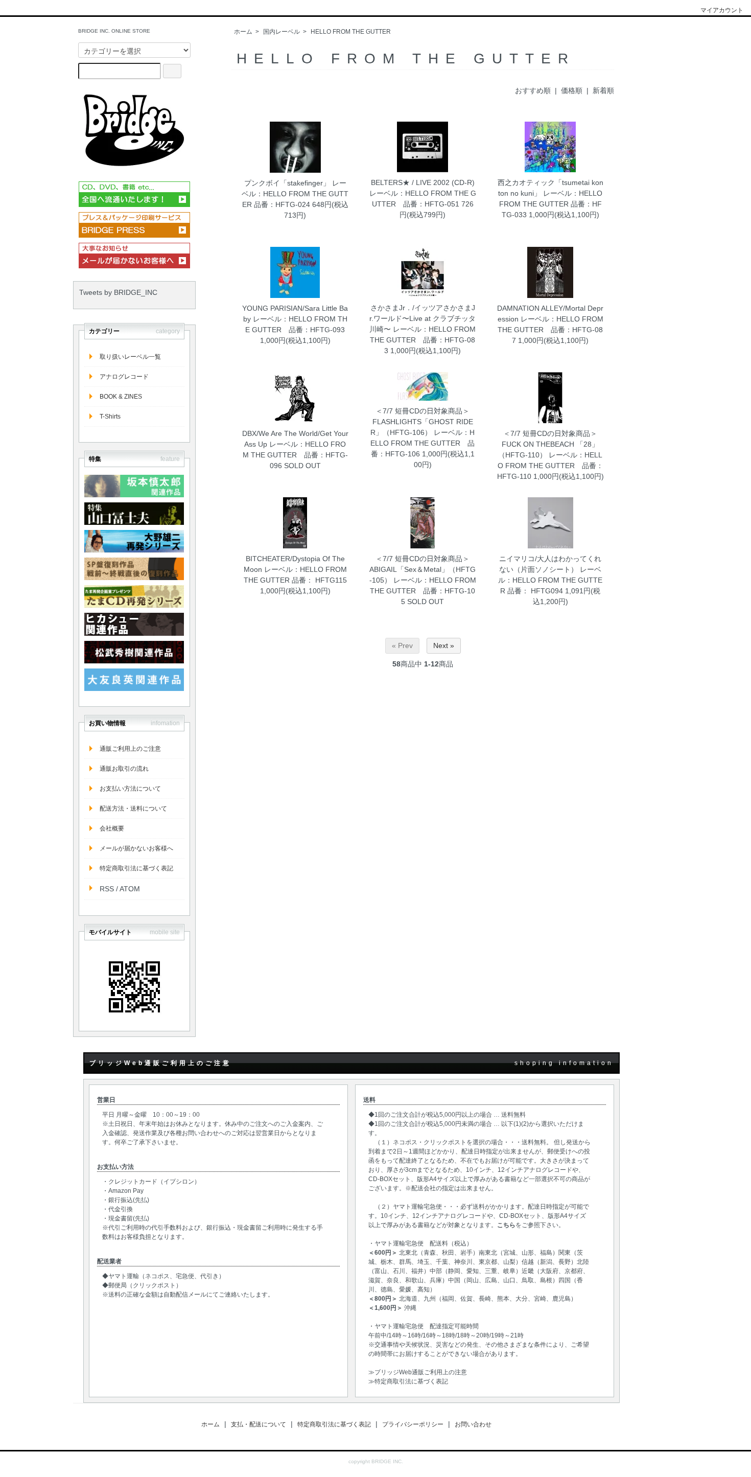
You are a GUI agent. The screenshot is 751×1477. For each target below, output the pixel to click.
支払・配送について (258, 1424)
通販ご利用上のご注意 (130, 748)
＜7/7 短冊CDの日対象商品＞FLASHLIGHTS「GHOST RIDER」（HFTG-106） (421, 421)
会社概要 (112, 828)
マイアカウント (721, 10)
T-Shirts (110, 416)
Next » (443, 645)
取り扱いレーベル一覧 (130, 356)
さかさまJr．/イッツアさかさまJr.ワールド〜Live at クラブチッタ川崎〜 (422, 318)
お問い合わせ (473, 1424)
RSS (107, 889)
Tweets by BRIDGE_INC (118, 292)
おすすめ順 (533, 90)
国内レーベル (281, 31)
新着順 (603, 90)
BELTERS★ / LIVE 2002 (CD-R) (423, 182)
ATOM (130, 889)
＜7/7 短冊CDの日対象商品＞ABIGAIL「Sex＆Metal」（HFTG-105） (422, 569)
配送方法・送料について (133, 808)
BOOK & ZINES (121, 396)
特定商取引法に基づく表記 (136, 868)
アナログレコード (124, 376)
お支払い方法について (130, 788)
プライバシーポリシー (412, 1424)
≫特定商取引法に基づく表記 (408, 1381)
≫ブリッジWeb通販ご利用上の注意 (417, 1372)
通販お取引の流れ (124, 768)
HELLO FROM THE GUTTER (351, 31)
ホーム (243, 31)
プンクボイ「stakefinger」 (287, 183)
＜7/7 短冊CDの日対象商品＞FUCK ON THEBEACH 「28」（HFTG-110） (548, 444)
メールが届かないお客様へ (136, 848)
